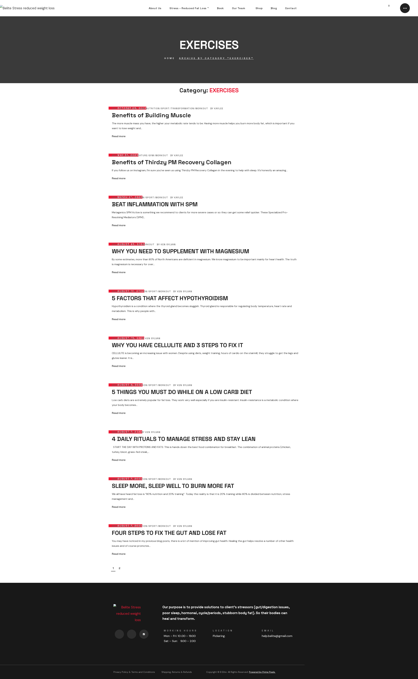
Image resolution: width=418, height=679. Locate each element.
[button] (379, 8)
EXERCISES (131, 108)
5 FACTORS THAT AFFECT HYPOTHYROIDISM (170, 298)
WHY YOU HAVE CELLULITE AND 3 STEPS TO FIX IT (177, 345)
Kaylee (218, 108)
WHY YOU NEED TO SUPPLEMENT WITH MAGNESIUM (180, 251)
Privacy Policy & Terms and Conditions (134, 672)
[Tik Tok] (143, 634)
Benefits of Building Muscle (151, 115)
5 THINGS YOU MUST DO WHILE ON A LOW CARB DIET (182, 392)
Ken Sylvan (168, 244)
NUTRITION (153, 108)
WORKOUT (201, 108)
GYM (141, 108)
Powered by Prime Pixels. (262, 672)
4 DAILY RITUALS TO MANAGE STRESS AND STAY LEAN (184, 439)
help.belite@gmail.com (277, 636)
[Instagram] (131, 634)
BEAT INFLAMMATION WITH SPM (155, 204)
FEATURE (117, 108)
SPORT (165, 108)
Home (169, 58)
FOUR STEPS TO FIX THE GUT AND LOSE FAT (169, 533)
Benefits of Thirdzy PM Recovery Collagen (171, 162)
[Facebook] (119, 634)
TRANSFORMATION (182, 108)
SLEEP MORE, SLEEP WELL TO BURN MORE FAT (173, 486)
